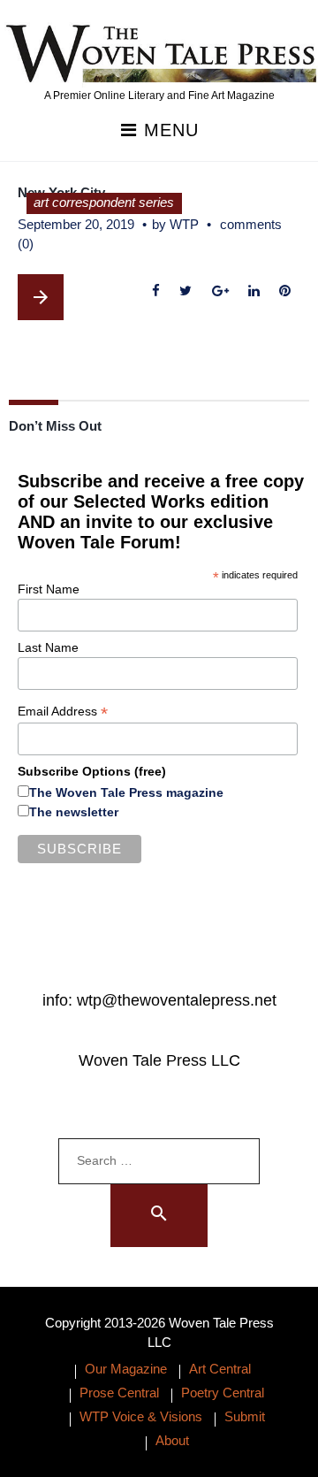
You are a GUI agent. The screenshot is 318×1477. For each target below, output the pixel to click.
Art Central (220, 1368)
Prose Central (119, 1392)
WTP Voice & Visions (141, 1416)
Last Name (48, 647)
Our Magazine (126, 1368)
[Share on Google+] (220, 291)
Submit (244, 1416)
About (172, 1440)
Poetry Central (222, 1392)
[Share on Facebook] (156, 291)
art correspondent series (104, 202)
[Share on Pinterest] (284, 291)
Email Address (63, 711)
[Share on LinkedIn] (253, 291)
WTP (184, 224)
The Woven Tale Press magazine (126, 792)
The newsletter (73, 812)
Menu (168, 130)
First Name (49, 589)
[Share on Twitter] (186, 291)
